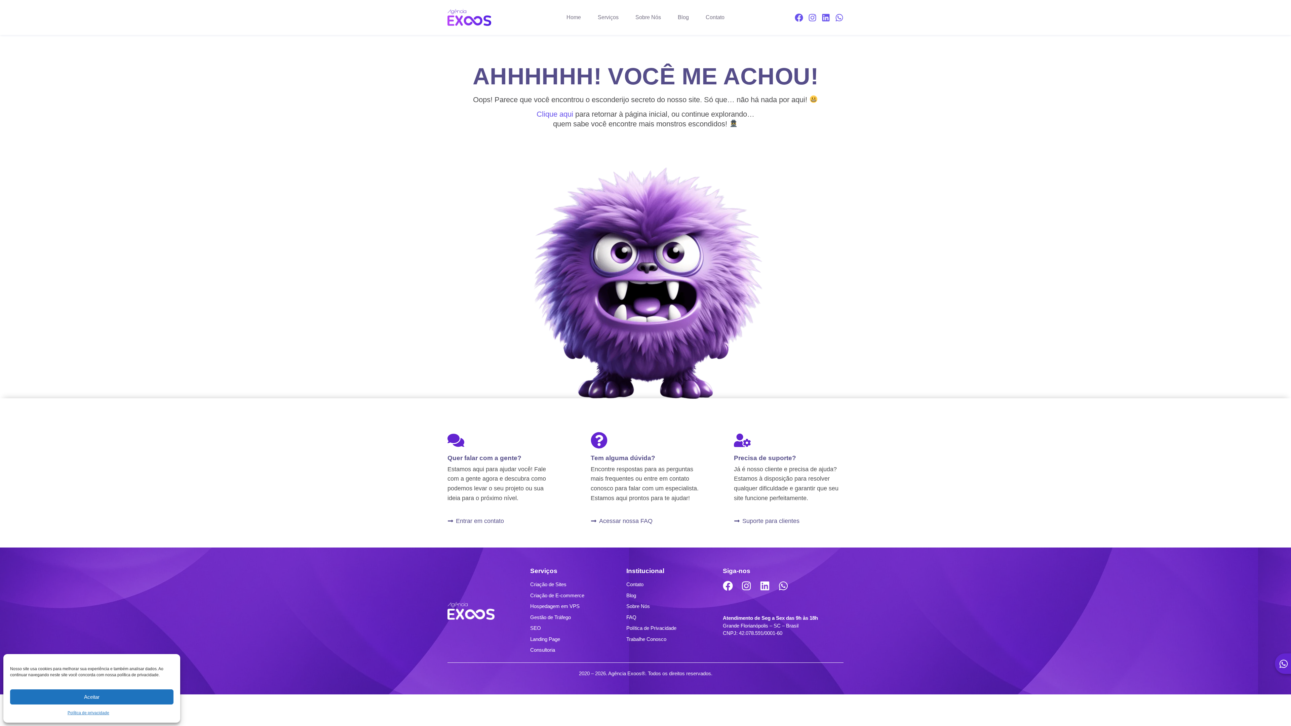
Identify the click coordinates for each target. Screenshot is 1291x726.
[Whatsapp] (839, 17)
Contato (715, 17)
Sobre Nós (648, 17)
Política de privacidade (88, 713)
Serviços (608, 17)
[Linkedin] (826, 17)
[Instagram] (812, 17)
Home (573, 17)
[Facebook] (799, 17)
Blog (683, 17)
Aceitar (92, 697)
